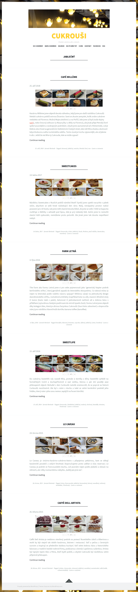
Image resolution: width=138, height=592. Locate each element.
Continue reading (37, 140)
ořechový (89, 404)
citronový (64, 148)
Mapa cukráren (50, 46)
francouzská (69, 483)
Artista (61, 568)
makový (83, 404)
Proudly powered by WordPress (27, 586)
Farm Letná (69, 251)
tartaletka (59, 485)
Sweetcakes (69, 166)
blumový (64, 323)
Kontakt (88, 46)
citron (62, 483)
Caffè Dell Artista (69, 502)
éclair (70, 231)
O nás (81, 46)
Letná (93, 323)
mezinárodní (95, 568)
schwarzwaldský (63, 570)
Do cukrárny (38, 46)
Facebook (97, 46)
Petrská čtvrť (83, 148)
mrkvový (102, 483)
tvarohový (63, 233)
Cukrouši (69, 36)
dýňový (83, 323)
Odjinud (61, 46)
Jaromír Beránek (50, 148)
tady (31, 122)
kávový (90, 483)
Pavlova (85, 231)
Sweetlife (69, 342)
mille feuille (103, 568)
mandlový (96, 483)
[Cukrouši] (69, 18)
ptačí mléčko (93, 231)
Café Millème (69, 77)
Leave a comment (97, 148)
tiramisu (101, 404)
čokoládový (70, 404)
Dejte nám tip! (71, 46)
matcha (76, 148)
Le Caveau (69, 424)
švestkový (99, 323)
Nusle (80, 231)
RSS (103, 46)
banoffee (58, 323)
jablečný (70, 148)
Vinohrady (63, 406)
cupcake (77, 323)
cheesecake (64, 231)
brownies (71, 323)
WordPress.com (57, 586)
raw (89, 148)
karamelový (83, 483)
